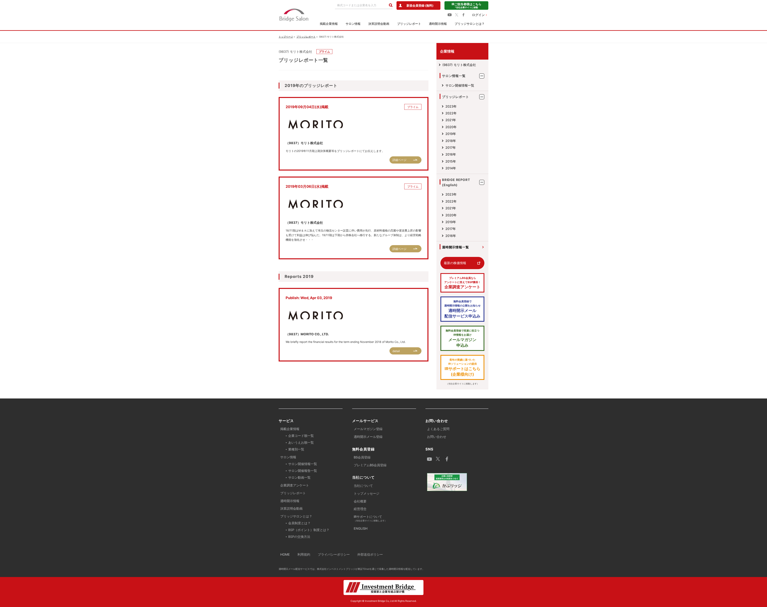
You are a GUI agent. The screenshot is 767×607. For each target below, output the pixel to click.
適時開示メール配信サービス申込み (462, 309)
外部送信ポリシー (370, 554)
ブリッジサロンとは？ (470, 24)
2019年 (450, 134)
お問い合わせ (436, 437)
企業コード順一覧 (301, 436)
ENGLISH (361, 528)
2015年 (450, 161)
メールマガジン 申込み (462, 338)
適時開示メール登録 (368, 437)
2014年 (450, 168)
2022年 (451, 113)
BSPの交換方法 (299, 537)
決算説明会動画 (378, 24)
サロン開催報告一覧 (302, 471)
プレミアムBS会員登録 (370, 465)
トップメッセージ (366, 493)
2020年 (451, 127)
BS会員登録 (362, 457)
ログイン (478, 15)
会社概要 (360, 501)
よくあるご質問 (438, 429)
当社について (363, 486)
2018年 (450, 141)
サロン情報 (353, 24)
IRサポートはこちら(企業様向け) (462, 367)
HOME (285, 554)
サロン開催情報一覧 (459, 85)
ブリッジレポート (409, 24)
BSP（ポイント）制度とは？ (308, 530)
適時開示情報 (438, 24)
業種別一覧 (296, 449)
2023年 (451, 106)
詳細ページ (399, 160)
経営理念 (360, 509)
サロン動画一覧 (299, 477)
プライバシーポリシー (334, 554)
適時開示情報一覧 (455, 247)
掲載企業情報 (329, 24)
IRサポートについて (370, 518)
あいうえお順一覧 (301, 442)
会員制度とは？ (299, 523)
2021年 (450, 120)
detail (396, 351)
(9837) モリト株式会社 (459, 65)
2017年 (450, 148)
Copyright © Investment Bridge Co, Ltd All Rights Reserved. (383, 600)
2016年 (450, 154)
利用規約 (303, 554)
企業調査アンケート (462, 283)
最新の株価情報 (455, 263)
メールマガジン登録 (368, 429)
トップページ (286, 36)
